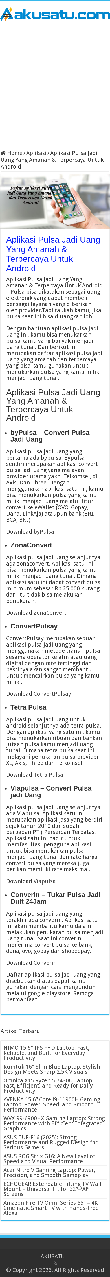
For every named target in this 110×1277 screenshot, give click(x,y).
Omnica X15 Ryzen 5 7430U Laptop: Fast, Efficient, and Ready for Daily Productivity (48, 1085)
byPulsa (44, 531)
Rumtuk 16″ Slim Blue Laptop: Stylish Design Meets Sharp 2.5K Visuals (51, 1069)
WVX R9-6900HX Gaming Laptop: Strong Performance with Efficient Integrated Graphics (54, 1123)
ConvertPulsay (52, 693)
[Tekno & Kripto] (55, 13)
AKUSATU (53, 1256)
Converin (45, 962)
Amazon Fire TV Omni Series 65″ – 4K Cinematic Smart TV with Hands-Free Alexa (51, 1207)
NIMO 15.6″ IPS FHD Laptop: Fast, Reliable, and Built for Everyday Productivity (46, 1052)
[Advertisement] (55, 82)
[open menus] (7, 14)
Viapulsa (45, 881)
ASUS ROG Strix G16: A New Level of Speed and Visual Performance (49, 1159)
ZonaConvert (50, 612)
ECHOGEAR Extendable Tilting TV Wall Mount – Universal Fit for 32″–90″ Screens (52, 1188)
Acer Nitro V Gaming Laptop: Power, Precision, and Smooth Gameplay (49, 1172)
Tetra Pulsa (48, 774)
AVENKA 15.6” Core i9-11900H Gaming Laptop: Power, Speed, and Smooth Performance (51, 1104)
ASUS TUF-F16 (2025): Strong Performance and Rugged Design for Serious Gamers (50, 1142)
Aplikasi (36, 153)
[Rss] (55, 1263)
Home (14, 153)
